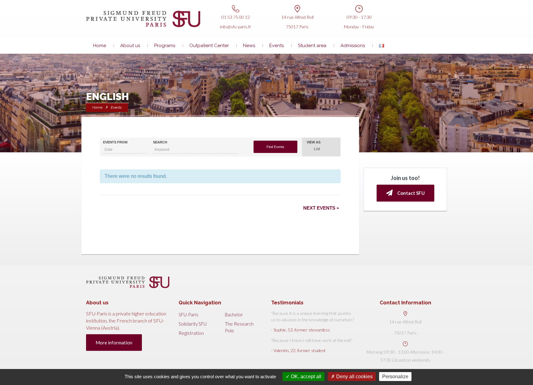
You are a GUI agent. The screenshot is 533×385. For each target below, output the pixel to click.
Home (99, 45)
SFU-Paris (188, 314)
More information (114, 342)
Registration (191, 333)
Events (276, 45)
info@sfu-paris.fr (235, 26)
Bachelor (234, 314)
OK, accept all (305, 376)
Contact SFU (411, 193)
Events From (115, 142)
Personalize (395, 376)
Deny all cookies (354, 376)
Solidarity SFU (193, 324)
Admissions (353, 45)
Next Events (321, 208)
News (249, 45)
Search (160, 142)
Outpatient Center (209, 45)
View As (313, 142)
